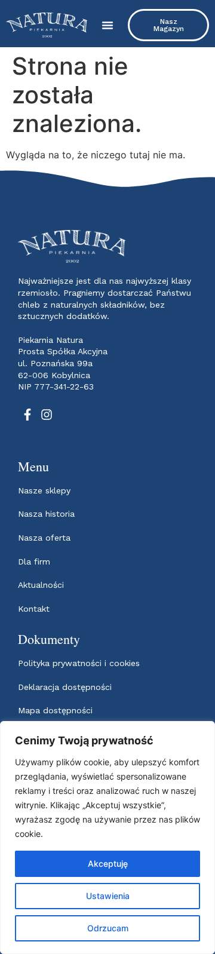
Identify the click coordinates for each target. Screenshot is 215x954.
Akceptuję (108, 863)
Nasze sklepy (44, 490)
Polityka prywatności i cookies (79, 663)
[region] (107, 837)
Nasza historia (46, 514)
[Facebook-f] (27, 414)
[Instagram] (46, 414)
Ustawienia (108, 896)
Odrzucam (107, 928)
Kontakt (34, 608)
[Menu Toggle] (107, 25)
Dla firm (34, 561)
